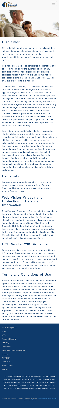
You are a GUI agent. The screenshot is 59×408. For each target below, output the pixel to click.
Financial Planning (9, 339)
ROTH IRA (6, 358)
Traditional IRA (7, 365)
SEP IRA (5, 369)
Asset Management (9, 327)
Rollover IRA (7, 362)
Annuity (5, 354)
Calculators (6, 346)
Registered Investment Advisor (13, 350)
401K (4, 331)
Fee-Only (5, 342)
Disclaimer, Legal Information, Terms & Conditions (40, 399)
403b (4, 335)
